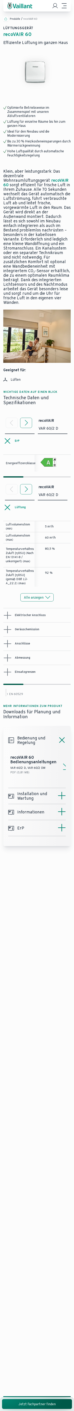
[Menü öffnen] (64, 5)
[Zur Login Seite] (55, 6)
